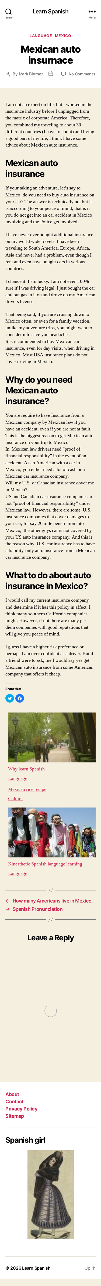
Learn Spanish (50, 11)
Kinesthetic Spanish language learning (45, 864)
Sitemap (14, 1116)
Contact (14, 1101)
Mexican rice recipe (27, 789)
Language (41, 35)
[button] (9, 698)
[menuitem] (50, 746)
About (12, 1094)
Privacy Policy (21, 1109)
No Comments (82, 73)
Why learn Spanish (26, 769)
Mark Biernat (31, 73)
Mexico (63, 35)
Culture (15, 799)
